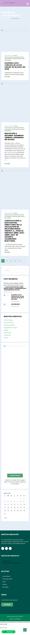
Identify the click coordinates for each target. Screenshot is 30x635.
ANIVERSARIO (15, 304)
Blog (8, 18)
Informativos (8, 58)
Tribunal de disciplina (9, 325)
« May (5, 517)
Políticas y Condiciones (15, 619)
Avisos (15, 55)
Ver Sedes (7, 604)
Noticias (4, 584)
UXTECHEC (20, 616)
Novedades (8, 60)
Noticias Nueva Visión (18, 58)
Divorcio (6, 337)
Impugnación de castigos (10, 327)
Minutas (6, 330)
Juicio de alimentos (9, 322)
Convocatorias (9, 57)
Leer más (7, 76)
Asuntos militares (8, 320)
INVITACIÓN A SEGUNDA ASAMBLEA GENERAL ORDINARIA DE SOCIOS (14, 136)
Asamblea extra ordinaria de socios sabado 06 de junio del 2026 (15, 66)
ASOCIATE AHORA (15, 475)
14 (17, 504)
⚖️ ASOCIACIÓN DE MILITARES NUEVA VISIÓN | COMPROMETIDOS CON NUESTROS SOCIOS (15, 288)
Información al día (18, 57)
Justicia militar (7, 332)
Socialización (7, 335)
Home (2, 18)
